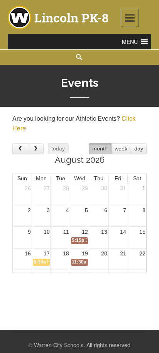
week (121, 148)
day (138, 148)
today (58, 148)
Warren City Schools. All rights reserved (82, 345)
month (100, 148)
